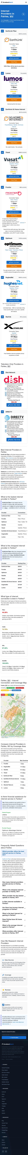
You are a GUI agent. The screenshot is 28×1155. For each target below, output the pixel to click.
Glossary (4, 1125)
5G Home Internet (5, 1072)
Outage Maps (5, 1130)
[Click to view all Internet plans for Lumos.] (13, 78)
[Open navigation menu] (26, 2)
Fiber (14, 46)
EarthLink (4, 1092)
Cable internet (18, 473)
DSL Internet (4, 1077)
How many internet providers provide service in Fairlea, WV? (12, 884)
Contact (3, 1144)
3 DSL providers (4, 690)
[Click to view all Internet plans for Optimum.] (13, 244)
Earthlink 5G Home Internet (9, 531)
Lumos (3, 537)
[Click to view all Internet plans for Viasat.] (13, 158)
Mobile (15, 125)
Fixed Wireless (9, 125)
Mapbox (6, 737)
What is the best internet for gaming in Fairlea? (12, 914)
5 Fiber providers (10, 688)
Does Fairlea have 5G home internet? (12, 920)
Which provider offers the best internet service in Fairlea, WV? (13, 853)
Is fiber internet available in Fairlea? (12, 902)
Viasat (3, 528)
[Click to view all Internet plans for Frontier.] (13, 193)
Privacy (3, 1059)
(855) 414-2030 (14, 96)
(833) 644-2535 (14, 300)
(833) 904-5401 (14, 139)
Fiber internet (9, 458)
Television (15, 250)
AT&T (3, 1096)
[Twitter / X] (6, 1151)
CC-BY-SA (21, 736)
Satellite (12, 164)
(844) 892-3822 (14, 405)
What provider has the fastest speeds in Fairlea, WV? (12, 896)
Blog (3, 1120)
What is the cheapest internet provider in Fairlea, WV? (12, 891)
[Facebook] (3, 1151)
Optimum (4, 522)
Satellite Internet (5, 1082)
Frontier (3, 519)
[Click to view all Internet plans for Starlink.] (13, 325)
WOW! (3, 1110)
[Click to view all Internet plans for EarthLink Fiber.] (13, 40)
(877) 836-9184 (14, 345)
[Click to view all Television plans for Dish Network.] (14, 379)
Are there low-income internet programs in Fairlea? (13, 908)
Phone (16, 164)
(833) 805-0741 (14, 212)
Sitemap (3, 1132)
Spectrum (4, 1099)
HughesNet (4, 534)
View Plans (14, 62)
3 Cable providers (19, 688)
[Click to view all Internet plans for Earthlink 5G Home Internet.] (13, 118)
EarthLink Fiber (5, 516)
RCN (3, 1108)
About (3, 1140)
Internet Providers (5, 1067)
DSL (16, 83)
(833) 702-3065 (14, 262)
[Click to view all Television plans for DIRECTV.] (14, 417)
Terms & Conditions (9, 1059)
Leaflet (2, 736)
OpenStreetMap (11, 736)
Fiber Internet (5, 1070)
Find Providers (14, 1037)
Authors (3, 1142)
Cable (10, 250)
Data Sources (5, 1127)
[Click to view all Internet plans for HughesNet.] (13, 282)
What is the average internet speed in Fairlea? (12, 926)
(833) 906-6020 (14, 58)
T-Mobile (3, 1106)
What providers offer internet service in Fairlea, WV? (12, 932)
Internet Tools (5, 1123)
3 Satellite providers (16, 690)
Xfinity (3, 1094)
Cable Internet (5, 1075)
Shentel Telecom (8, 785)
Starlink (3, 525)
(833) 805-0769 (14, 176)
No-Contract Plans (6, 1084)
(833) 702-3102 (14, 440)
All (12, 694)
